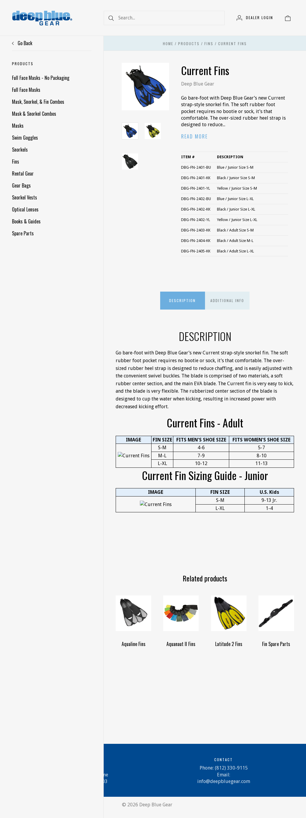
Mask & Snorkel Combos (34, 113)
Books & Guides (26, 221)
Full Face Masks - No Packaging (40, 77)
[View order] (287, 17)
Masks (18, 125)
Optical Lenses (25, 209)
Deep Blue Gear (197, 84)
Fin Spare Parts (276, 644)
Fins (15, 161)
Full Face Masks (26, 89)
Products (189, 43)
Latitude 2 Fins (228, 644)
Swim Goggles (25, 137)
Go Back (24, 43)
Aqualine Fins (134, 644)
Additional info (227, 300)
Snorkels (20, 149)
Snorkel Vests (24, 197)
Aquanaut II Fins (180, 644)
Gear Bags (21, 185)
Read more (194, 136)
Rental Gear (23, 173)
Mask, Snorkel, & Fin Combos (38, 101)
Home (168, 43)
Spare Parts (23, 233)
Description (182, 300)
